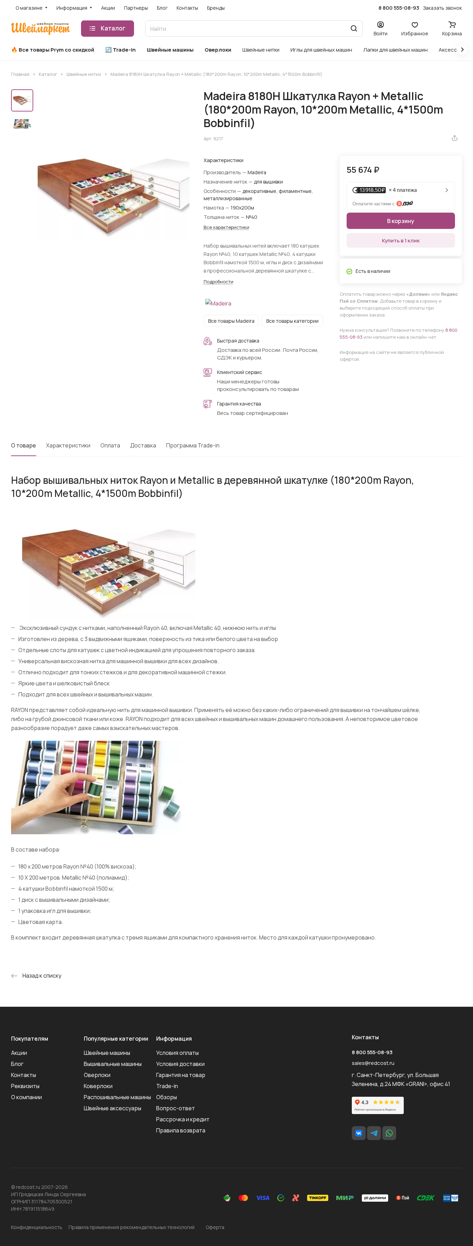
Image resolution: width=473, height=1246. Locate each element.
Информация (174, 1038)
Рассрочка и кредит (182, 1119)
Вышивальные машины (113, 1064)
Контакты (23, 1075)
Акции (19, 1053)
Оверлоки (97, 1075)
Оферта (215, 1227)
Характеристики (68, 445)
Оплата (110, 445)
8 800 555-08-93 (398, 8)
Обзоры (166, 1097)
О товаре (23, 445)
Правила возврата (180, 1130)
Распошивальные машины (117, 1097)
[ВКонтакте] (359, 1133)
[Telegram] (374, 1133)
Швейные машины (107, 1053)
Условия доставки (180, 1064)
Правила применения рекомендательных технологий (132, 1227)
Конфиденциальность (36, 1227)
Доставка (143, 445)
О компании (26, 1097)
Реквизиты (25, 1086)
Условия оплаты (177, 1053)
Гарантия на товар (180, 1075)
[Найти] (354, 28)
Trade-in (167, 1086)
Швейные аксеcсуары (112, 1108)
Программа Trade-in (193, 445)
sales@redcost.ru (373, 1063)
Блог (17, 1064)
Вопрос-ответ (175, 1108)
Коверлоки (98, 1086)
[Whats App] (389, 1133)
